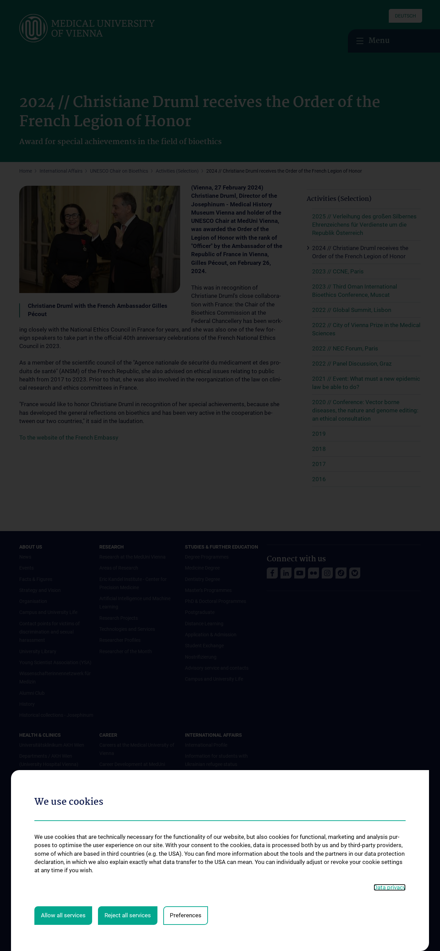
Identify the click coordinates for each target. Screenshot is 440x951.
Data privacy (390, 887)
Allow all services (63, 915)
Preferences (185, 915)
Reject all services (127, 915)
